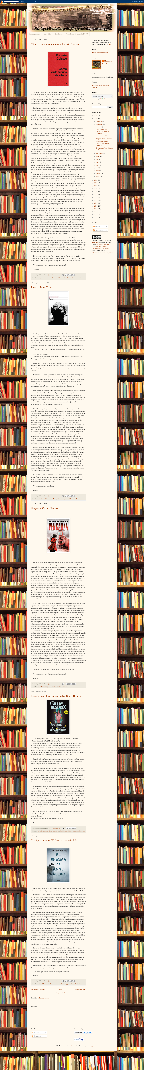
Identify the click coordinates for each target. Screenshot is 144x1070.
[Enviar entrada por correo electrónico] (62, 275)
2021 (96, 189)
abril (97, 168)
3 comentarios (55, 981)
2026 (96, 116)
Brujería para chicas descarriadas (50, 831)
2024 (96, 180)
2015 (96, 206)
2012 (96, 215)
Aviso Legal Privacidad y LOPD (77, 34)
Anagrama (40, 278)
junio (98, 162)
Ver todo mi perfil (107, 64)
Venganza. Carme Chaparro (45, 508)
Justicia (50, 499)
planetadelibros (68, 499)
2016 (96, 203)
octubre (98, 127)
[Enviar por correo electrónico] (66, 275)
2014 (96, 209)
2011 (96, 217)
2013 (96, 212)
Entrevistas (47, 34)
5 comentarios (55, 275)
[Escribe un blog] (68, 275)
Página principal (34, 34)
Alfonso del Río (42, 984)
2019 (96, 194)
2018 (96, 197)
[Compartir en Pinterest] (74, 275)
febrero (98, 173)
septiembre (99, 153)
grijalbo (68, 984)
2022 (96, 186)
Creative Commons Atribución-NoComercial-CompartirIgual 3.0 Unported (101, 246)
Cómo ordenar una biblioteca (55, 278)
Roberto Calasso (79, 278)
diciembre (99, 121)
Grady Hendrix (64, 831)
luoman (73, 1046)
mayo (98, 165)
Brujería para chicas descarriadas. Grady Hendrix (56, 696)
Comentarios (98, 230)
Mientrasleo (70, 278)
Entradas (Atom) (44, 998)
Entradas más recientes (38, 989)
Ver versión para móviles (58, 993)
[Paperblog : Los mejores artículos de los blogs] (79, 1041)
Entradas (97, 226)
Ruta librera (58, 34)
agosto (98, 156)
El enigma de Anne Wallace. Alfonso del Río (54, 840)
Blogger (91, 1046)
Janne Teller (44, 499)
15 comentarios (56, 684)
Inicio (60, 989)
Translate (106, 99)
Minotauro (82, 831)
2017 (96, 200)
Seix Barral (76, 499)
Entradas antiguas (80, 989)
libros (65, 278)
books (45, 278)
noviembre (99, 124)
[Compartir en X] (70, 275)
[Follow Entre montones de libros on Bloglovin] (83, 1033)
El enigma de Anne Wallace (57, 984)
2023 (96, 183)
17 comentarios (56, 828)
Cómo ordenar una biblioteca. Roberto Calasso (55, 44)
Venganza (64, 687)
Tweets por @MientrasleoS (100, 53)
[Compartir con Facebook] (72, 275)
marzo (98, 171)
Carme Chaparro (45, 687)
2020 (96, 192)
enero (98, 176)
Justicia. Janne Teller (41, 287)
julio (97, 159)
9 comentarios (55, 496)
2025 (96, 119)
